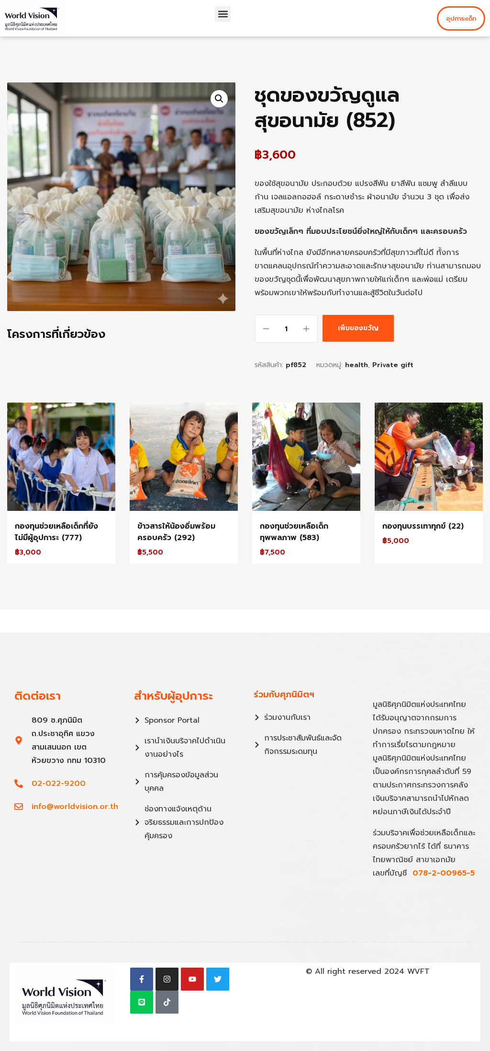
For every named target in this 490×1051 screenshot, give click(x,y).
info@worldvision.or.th (75, 806)
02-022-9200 (59, 783)
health (356, 365)
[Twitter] (217, 979)
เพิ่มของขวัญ (358, 328)
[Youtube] (192, 979)
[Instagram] (167, 979)
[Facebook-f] (141, 979)
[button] (223, 14)
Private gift (392, 365)
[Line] (141, 1002)
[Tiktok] (167, 1002)
